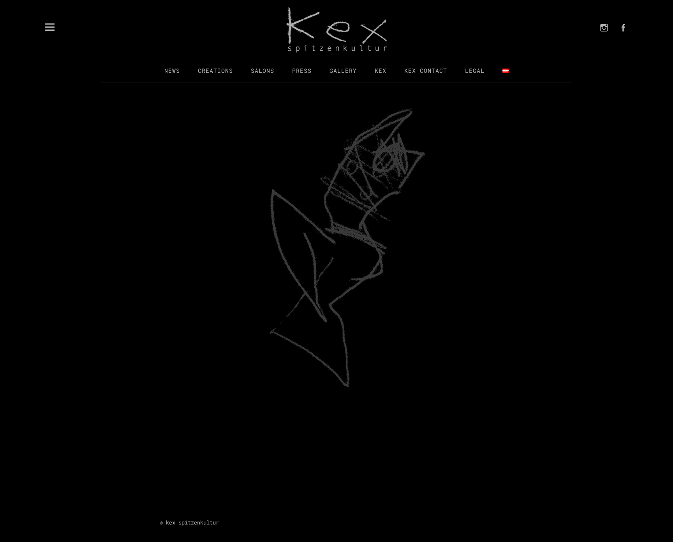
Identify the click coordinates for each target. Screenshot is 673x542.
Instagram (604, 38)
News (172, 70)
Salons (262, 70)
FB (623, 38)
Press (302, 70)
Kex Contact (425, 70)
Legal (474, 70)
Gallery (343, 70)
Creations (215, 70)
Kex (380, 70)
